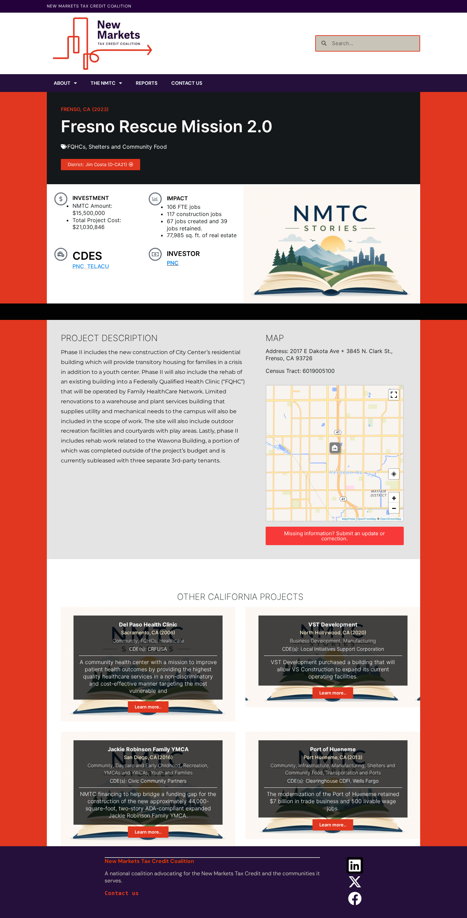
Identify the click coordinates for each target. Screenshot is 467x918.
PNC (78, 266)
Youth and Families (171, 772)
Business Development (315, 641)
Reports (147, 83)
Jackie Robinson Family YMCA (148, 749)
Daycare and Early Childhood (148, 765)
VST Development (332, 624)
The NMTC (103, 83)
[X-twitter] (355, 882)
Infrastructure (313, 765)
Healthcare (171, 641)
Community (125, 641)
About (62, 83)
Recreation (195, 765)
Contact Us (186, 83)
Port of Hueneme (333, 749)
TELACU (98, 266)
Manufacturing (359, 641)
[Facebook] (355, 898)
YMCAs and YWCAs (126, 772)
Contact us (122, 893)
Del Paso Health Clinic (148, 624)
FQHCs (76, 146)
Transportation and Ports (353, 772)
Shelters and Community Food (128, 146)
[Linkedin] (355, 865)
